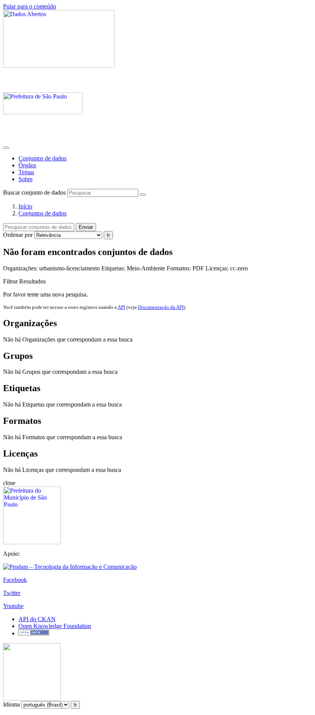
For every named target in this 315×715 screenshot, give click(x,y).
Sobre (25, 179)
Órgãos (27, 165)
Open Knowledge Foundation (54, 626)
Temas (26, 172)
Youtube (13, 606)
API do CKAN (37, 619)
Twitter (11, 593)
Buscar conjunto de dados (34, 192)
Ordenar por (18, 235)
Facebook (15, 580)
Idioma (11, 704)
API (121, 307)
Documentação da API (161, 307)
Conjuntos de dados (42, 158)
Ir (108, 235)
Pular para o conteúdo (29, 6)
